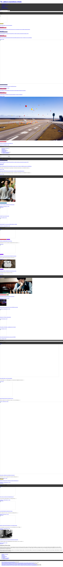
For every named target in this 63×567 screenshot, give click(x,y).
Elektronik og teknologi (5, 8)
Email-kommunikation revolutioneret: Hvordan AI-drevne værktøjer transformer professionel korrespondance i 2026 (14, 33)
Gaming (8, 294)
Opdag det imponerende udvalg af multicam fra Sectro (6, 398)
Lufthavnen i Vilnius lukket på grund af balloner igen (6, 143)
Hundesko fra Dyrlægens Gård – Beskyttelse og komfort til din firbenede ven (9, 480)
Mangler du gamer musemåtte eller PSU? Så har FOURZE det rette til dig (9, 307)
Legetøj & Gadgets (4, 7)
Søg (1, 9)
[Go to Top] (0, 566)
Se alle (1, 159)
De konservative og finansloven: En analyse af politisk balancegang (8, 86)
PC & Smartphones (4, 3)
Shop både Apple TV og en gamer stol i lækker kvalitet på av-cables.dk (8, 224)
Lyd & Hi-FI (3, 4)
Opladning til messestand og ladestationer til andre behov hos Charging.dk (9, 539)
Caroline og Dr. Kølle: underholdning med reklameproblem (7, 204)
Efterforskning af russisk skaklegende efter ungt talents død (7, 296)
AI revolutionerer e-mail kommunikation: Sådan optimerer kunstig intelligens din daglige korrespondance (13, 90)
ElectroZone (1, 164)
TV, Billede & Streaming (5, 5)
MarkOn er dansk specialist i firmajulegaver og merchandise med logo (8, 525)
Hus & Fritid (3, 6)
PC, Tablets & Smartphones (4, 84)
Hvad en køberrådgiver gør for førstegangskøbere (6, 25)
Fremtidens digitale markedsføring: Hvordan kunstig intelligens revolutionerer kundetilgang (11, 94)
